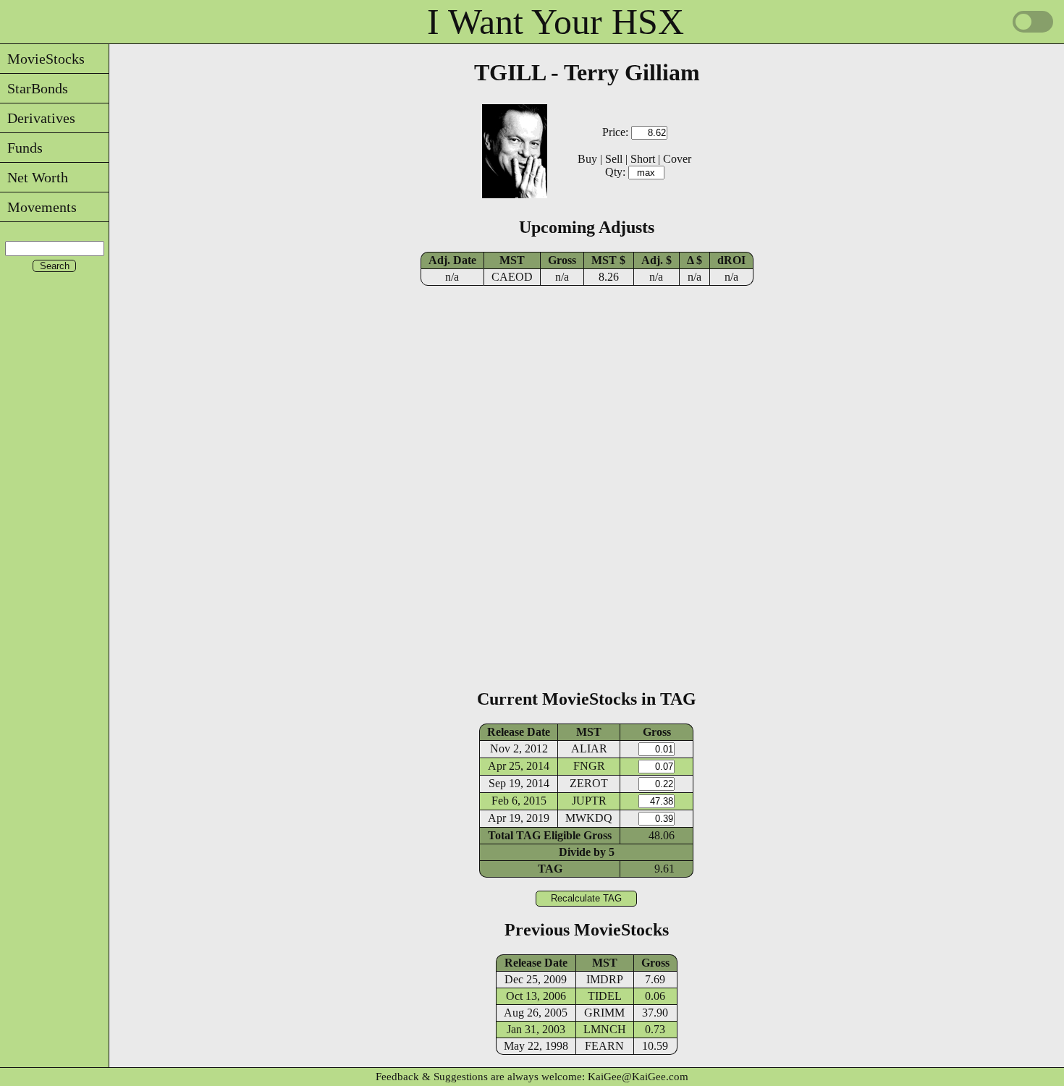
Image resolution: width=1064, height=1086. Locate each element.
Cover (677, 159)
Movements (38, 207)
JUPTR (589, 800)
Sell (613, 159)
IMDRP (604, 979)
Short (642, 159)
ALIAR (589, 748)
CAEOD (512, 277)
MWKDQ (588, 818)
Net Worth (34, 177)
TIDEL (605, 996)
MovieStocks (42, 59)
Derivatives (37, 118)
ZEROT (589, 783)
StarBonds (34, 88)
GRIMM (604, 1012)
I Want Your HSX (555, 21)
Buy (587, 159)
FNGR (589, 766)
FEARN (604, 1046)
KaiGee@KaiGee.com (638, 1076)
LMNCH (604, 1029)
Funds (21, 148)
